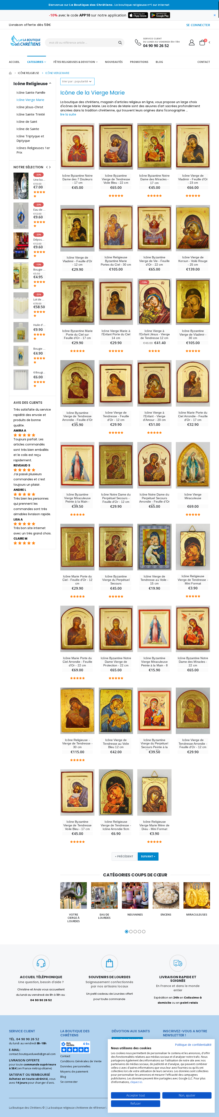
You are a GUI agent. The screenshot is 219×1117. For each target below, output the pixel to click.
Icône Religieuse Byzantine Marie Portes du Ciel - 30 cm (116, 261)
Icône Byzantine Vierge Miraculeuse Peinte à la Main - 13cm (77, 500)
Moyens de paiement (74, 1071)
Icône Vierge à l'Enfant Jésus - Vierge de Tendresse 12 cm (154, 334)
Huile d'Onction (39, 325)
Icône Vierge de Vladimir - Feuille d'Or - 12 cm (77, 261)
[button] (204, 42)
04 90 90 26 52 (156, 45)
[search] (120, 42)
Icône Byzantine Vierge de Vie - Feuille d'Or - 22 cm (154, 261)
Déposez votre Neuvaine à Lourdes (39, 239)
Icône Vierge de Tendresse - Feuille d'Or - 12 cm (116, 416)
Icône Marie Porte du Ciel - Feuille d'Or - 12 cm (77, 580)
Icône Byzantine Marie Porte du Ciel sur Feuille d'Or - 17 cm (77, 334)
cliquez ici (136, 1082)
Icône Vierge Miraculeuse (193, 496)
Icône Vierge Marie (30, 100)
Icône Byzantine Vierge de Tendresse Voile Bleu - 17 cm (77, 825)
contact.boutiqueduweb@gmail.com (32, 1054)
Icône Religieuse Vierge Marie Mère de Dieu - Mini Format (154, 825)
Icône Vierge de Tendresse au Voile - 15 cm (154, 580)
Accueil (14, 62)
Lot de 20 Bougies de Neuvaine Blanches (39, 299)
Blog (159, 62)
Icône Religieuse (28, 73)
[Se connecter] (192, 42)
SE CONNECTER (198, 25)
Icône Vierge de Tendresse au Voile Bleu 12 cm (116, 743)
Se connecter (69, 1082)
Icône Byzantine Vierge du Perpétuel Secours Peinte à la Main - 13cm (154, 745)
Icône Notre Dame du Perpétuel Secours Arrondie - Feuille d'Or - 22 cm (154, 500)
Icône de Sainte (27, 129)
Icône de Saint (26, 121)
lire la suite (68, 114)
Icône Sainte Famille (30, 92)
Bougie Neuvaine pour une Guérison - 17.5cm (39, 349)
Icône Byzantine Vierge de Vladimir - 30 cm (192, 334)
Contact (203, 62)
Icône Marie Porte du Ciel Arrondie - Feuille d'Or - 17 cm (193, 416)
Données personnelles (75, 1066)
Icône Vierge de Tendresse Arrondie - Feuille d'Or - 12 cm (193, 743)
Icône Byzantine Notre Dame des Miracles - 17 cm (154, 179)
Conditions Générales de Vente (81, 1061)
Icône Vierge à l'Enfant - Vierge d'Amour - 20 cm (154, 416)
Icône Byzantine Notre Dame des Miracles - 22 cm (193, 661)
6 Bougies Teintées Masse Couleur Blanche (39, 372)
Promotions (139, 62)
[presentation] (58, 908)
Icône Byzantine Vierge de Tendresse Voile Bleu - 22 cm (116, 179)
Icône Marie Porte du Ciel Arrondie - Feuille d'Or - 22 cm (77, 661)
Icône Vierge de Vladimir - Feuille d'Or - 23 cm (193, 179)
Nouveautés (114, 62)
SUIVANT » (148, 856)
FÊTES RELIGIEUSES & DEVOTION (74, 62)
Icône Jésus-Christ (29, 107)
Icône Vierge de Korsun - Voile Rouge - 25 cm (192, 261)
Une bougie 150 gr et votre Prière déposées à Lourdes (39, 180)
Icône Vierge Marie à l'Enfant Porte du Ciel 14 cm (116, 334)
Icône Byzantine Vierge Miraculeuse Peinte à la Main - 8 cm (154, 663)
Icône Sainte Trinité (30, 114)
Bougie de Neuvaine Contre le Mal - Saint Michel (39, 269)
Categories (35, 62)
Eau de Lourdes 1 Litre (39, 210)
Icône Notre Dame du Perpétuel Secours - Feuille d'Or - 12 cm (115, 498)
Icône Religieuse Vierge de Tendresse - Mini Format (193, 579)
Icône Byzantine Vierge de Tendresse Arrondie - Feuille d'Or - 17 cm (77, 418)
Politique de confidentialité (193, 1045)
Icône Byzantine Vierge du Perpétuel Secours (115, 580)
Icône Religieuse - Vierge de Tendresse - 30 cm (77, 743)
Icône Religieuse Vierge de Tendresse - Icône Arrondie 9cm (116, 825)
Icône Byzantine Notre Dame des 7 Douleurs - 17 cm (77, 179)
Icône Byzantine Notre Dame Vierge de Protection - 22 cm (116, 661)
